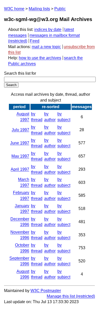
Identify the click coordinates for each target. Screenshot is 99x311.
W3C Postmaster (45, 290)
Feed (34, 41)
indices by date (47, 29)
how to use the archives (40, 58)
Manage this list (61, 296)
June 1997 (19, 143)
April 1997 (20, 169)
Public (60, 9)
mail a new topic (46, 47)
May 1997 (20, 156)
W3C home (14, 9)
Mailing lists (39, 9)
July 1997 (20, 130)
